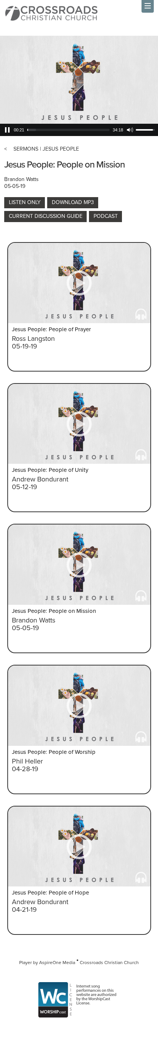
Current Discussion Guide (45, 216)
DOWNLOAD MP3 (73, 202)
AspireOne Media (57, 962)
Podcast (106, 216)
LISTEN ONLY (25, 202)
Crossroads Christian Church (109, 962)
